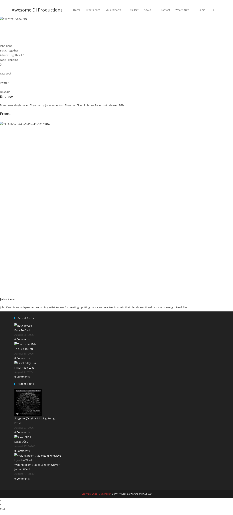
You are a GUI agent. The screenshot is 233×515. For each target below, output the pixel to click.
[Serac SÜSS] (22, 437)
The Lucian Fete (23, 349)
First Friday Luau (24, 367)
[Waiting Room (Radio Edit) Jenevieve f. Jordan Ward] (37, 457)
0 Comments (22, 339)
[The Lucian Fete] (25, 344)
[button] (116, 71)
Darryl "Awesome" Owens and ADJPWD (132, 493)
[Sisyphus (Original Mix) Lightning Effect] (28, 402)
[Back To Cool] (23, 325)
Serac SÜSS (21, 441)
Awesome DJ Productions (37, 10)
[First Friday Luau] (25, 362)
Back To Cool (22, 330)
